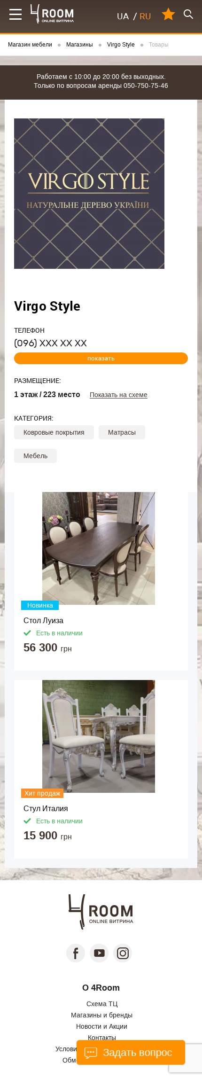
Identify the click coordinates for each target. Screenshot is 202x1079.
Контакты (102, 1037)
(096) (50, 343)
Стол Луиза (43, 621)
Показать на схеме (119, 395)
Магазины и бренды (101, 1015)
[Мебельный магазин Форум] (52, 13)
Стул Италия (45, 809)
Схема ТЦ (101, 1004)
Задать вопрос (136, 1052)
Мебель (35, 456)
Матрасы (122, 432)
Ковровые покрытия (54, 432)
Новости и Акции (101, 1026)
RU (145, 16)
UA (123, 16)
